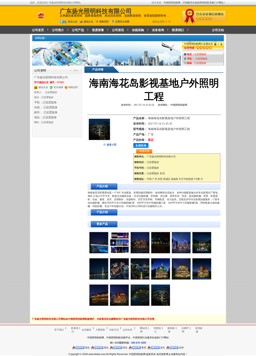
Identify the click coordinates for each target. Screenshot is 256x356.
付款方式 (114, 329)
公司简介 (58, 30)
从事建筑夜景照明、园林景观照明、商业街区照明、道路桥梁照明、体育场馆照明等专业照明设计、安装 (115, 15)
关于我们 (59, 329)
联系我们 (178, 30)
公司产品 (78, 30)
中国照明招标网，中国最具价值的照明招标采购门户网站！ (195, 2)
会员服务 (86, 329)
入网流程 (100, 329)
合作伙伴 (127, 329)
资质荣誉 (98, 30)
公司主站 (218, 30)
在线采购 (138, 30)
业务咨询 (158, 30)
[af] (106, 63)
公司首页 (38, 30)
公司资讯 (118, 30)
